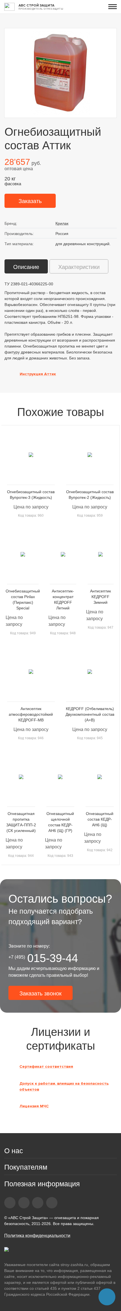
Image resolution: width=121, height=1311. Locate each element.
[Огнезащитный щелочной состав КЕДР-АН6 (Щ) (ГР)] (60, 776)
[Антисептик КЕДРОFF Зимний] (101, 554)
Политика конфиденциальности (37, 1235)
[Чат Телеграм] (106, 1296)
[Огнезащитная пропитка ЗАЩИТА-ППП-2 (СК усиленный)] (21, 776)
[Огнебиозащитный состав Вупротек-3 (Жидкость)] (31, 455)
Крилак (61, 223)
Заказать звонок (40, 993)
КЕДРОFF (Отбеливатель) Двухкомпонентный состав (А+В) (90, 714)
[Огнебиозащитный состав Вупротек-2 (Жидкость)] (90, 455)
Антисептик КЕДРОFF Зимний (100, 597)
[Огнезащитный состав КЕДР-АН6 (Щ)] (100, 776)
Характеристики (79, 267)
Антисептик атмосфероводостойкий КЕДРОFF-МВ (31, 714)
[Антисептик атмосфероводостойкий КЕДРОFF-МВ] (31, 671)
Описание (26, 267)
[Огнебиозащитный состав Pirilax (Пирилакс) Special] (23, 554)
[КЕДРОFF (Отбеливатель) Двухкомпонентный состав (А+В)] (90, 671)
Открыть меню (112, 6)
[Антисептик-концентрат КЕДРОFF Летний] (63, 554)
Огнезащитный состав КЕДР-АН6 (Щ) (99, 819)
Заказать (30, 201)
